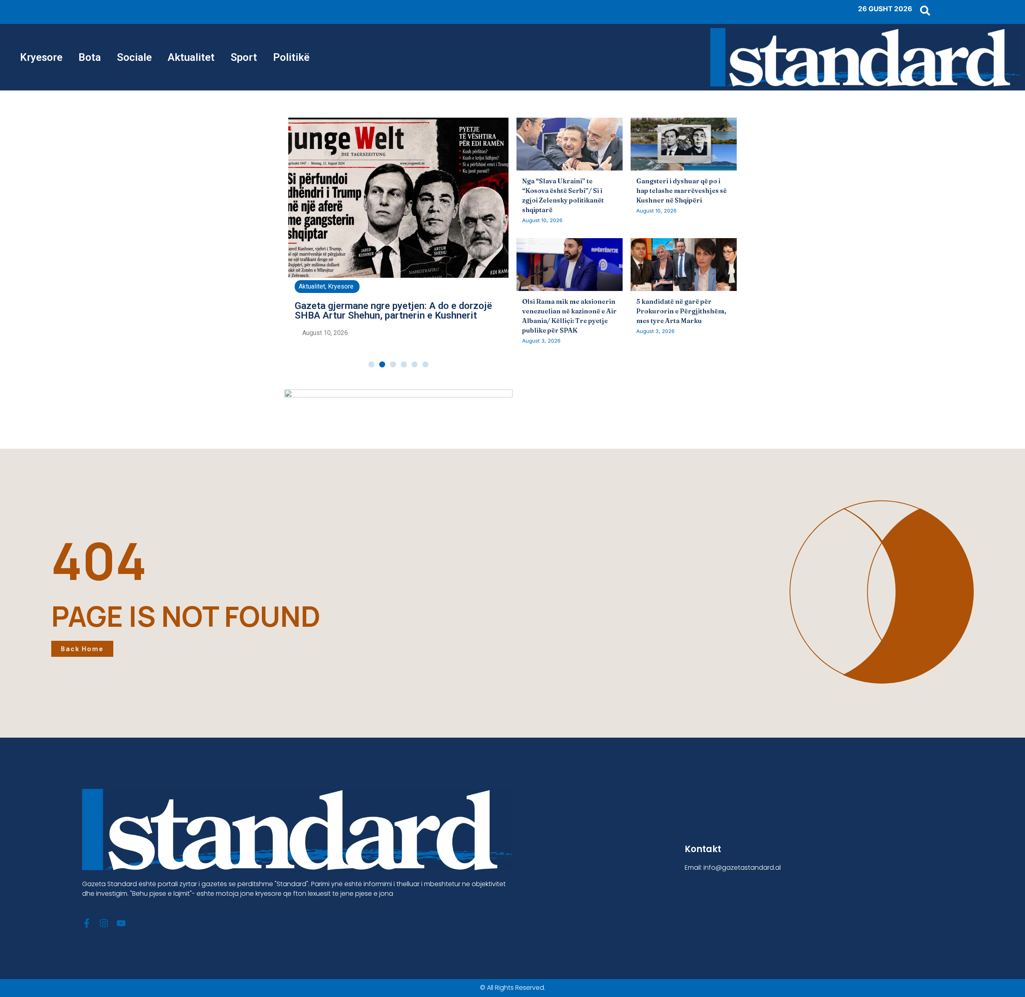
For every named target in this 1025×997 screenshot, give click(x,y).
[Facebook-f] (86, 923)
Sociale (134, 57)
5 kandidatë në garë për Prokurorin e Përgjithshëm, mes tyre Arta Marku (681, 311)
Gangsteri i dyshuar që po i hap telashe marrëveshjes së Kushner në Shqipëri (681, 190)
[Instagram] (104, 923)
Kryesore (41, 57)
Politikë (291, 57)
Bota (89, 57)
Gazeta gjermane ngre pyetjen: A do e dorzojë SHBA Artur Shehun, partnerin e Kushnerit (393, 310)
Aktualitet (191, 57)
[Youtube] (121, 923)
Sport (244, 57)
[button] (371, 364)
